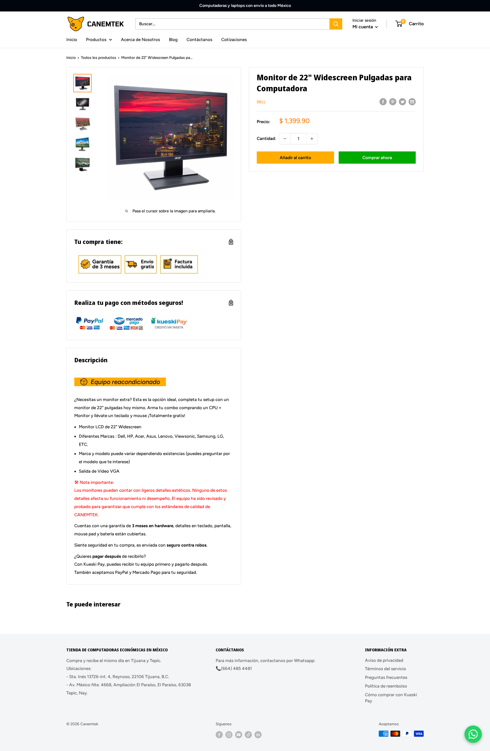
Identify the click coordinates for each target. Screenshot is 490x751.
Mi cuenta (363, 27)
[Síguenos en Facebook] (219, 734)
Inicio (71, 39)
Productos (96, 39)
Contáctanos (199, 39)
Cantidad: (266, 138)
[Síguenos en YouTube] (238, 734)
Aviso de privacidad (384, 660)
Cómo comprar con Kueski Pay (391, 697)
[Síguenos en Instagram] (228, 734)
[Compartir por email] (412, 101)
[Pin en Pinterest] (392, 101)
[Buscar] (335, 24)
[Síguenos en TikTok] (248, 734)
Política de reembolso (386, 686)
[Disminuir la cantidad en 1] (284, 138)
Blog (173, 39)
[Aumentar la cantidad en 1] (312, 138)
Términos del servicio (385, 668)
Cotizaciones (234, 39)
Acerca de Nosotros (140, 39)
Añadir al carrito (295, 157)
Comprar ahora (377, 157)
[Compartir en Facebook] (383, 101)
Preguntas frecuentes (386, 677)
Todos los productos (98, 57)
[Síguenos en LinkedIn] (258, 734)
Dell (261, 102)
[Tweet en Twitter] (402, 101)
